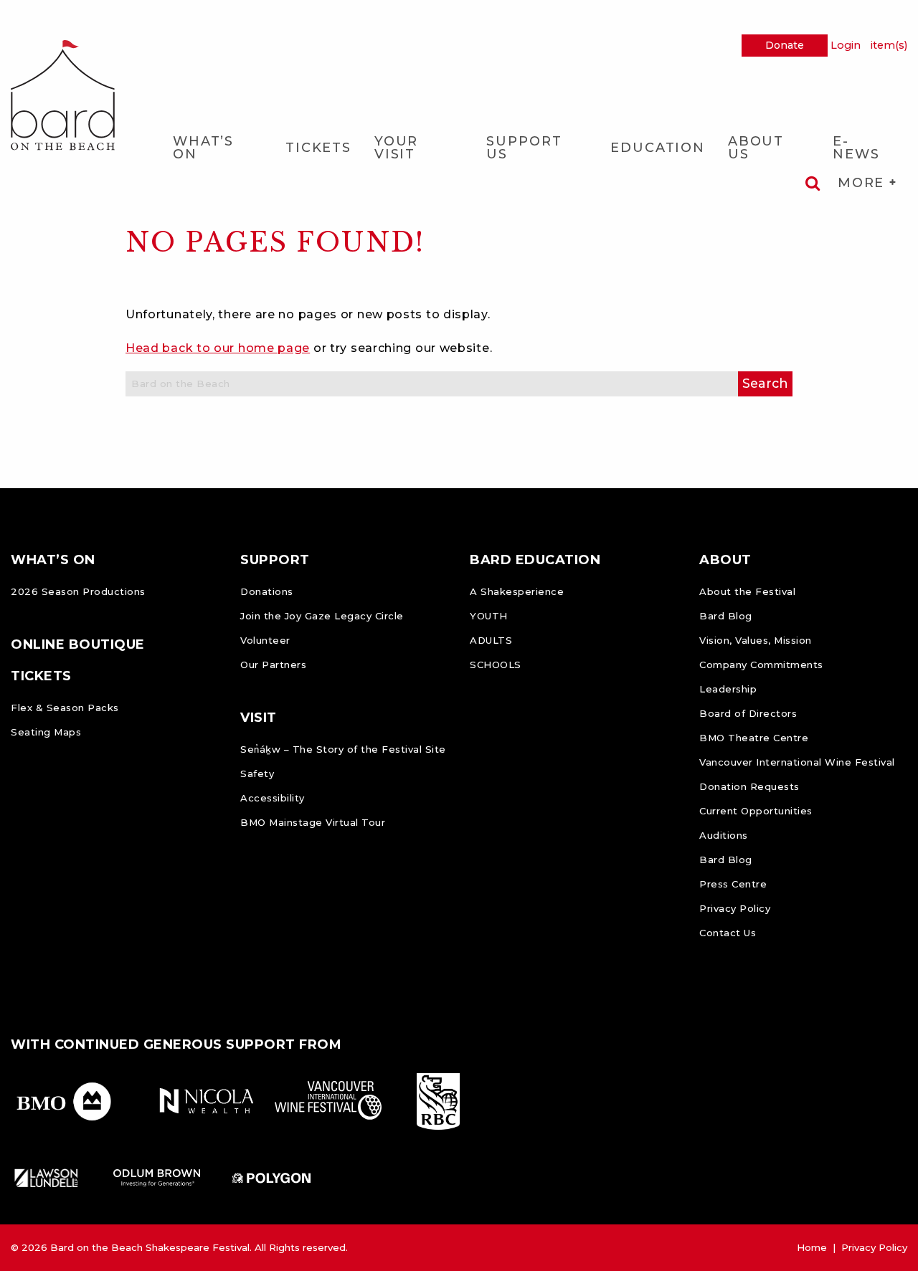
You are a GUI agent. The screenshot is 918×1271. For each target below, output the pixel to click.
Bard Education (535, 559)
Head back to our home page (218, 348)
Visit (258, 717)
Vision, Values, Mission (755, 640)
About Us (756, 147)
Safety (257, 773)
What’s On (203, 147)
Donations (266, 591)
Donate (784, 45)
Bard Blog (725, 616)
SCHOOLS (495, 664)
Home (812, 1247)
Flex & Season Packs (65, 707)
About (725, 559)
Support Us (524, 147)
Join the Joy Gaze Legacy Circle (322, 616)
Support (275, 559)
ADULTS (491, 640)
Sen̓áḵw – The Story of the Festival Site (343, 749)
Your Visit (396, 147)
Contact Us (727, 932)
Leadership (728, 689)
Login (846, 45)
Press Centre (733, 884)
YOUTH (489, 616)
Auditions (723, 835)
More (863, 183)
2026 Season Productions (78, 591)
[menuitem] (217, 147)
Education (657, 148)
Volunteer (265, 640)
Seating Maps (46, 732)
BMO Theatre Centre (753, 737)
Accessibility (272, 798)
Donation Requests (749, 786)
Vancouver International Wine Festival (797, 762)
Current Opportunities (756, 811)
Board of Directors (748, 713)
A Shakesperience (517, 591)
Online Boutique (78, 644)
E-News (856, 147)
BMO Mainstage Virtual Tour (312, 822)
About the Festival (747, 591)
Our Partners (273, 664)
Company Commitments (761, 664)
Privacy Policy (734, 908)
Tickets (318, 148)
